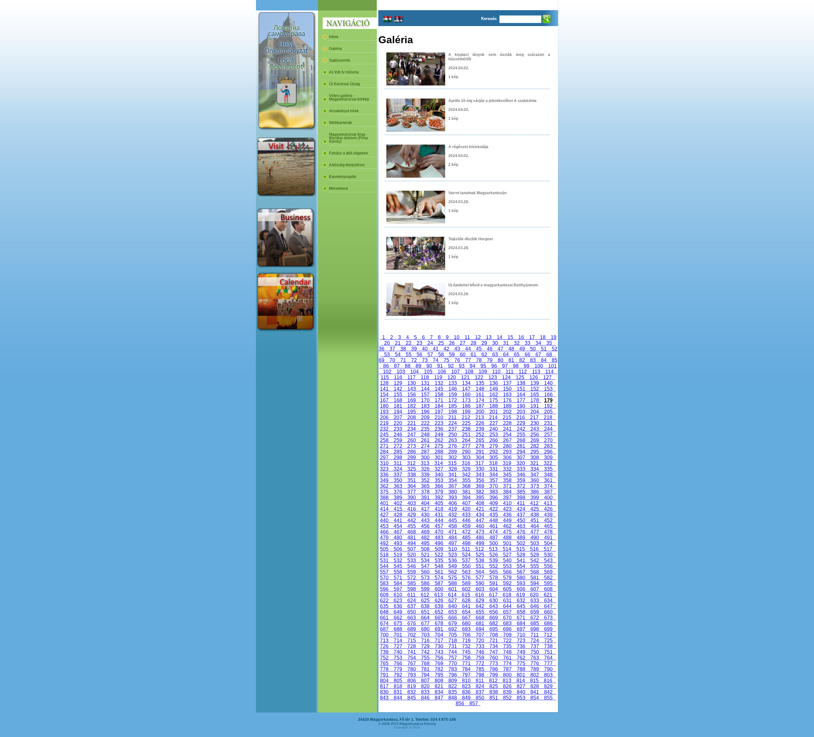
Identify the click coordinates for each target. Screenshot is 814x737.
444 (439, 520)
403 (411, 503)
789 (535, 669)
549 (452, 566)
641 (466, 606)
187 (480, 406)
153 (548, 389)
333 (521, 469)
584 (398, 583)
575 (452, 577)
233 (398, 429)
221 (411, 423)
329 (466, 469)
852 (507, 697)
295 (535, 451)
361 (548, 480)
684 (521, 623)
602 (466, 589)
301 (439, 457)
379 (439, 492)
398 (521, 497)
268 (521, 440)
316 (466, 463)
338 (411, 474)
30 (495, 343)
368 (466, 486)
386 (535, 492)
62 (484, 354)
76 (457, 360)
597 (398, 589)
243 (535, 429)
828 (535, 686)
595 (548, 583)
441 (398, 520)
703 (425, 635)
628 (466, 600)
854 (535, 697)
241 (507, 429)
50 (533, 348)
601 (452, 589)
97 (505, 366)
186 (466, 406)
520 (411, 554)
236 (439, 429)
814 (521, 680)
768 (425, 663)
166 (548, 394)
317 (479, 463)
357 (493, 480)
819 (411, 686)
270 (548, 440)
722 (507, 640)
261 (425, 440)
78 (478, 360)
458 (452, 526)
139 (535, 383)
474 (493, 532)
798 (480, 675)
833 (425, 692)
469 (425, 532)
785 (480, 669)
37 (392, 348)
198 (452, 411)
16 (521, 337)
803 (548, 675)
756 (439, 657)
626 (439, 600)
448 (493, 520)
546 (411, 566)
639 (439, 606)
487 (493, 537)
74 (435, 360)
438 (535, 514)
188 (493, 406)
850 (480, 697)
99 (526, 366)
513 (493, 549)
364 (411, 486)
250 (452, 434)
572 (411, 577)
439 (548, 514)
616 (479, 594)
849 (466, 697)
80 (500, 360)
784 (466, 669)
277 (466, 446)
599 (425, 589)
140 (548, 383)
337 (398, 474)
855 (548, 697)
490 (535, 537)
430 (425, 514)
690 (425, 629)
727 (398, 646)
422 (493, 509)
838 (493, 692)
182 (411, 406)
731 (452, 646)
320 (521, 463)
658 (521, 612)
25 (441, 343)
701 (398, 635)
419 (452, 509)
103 (401, 371)
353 (439, 480)
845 (411, 697)
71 (403, 360)
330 (480, 469)
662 (398, 617)
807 (425, 680)
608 (548, 589)
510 (452, 549)
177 (521, 400)
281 (521, 446)
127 (547, 377)
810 (466, 680)
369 (480, 486)
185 (452, 406)
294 (521, 451)
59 (451, 354)
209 (425, 417)
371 (507, 486)
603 (480, 589)
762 (521, 657)
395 (480, 497)
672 (535, 617)
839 (507, 692)
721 (493, 640)
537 (466, 560)
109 (483, 371)
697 (521, 629)
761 (507, 657)
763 (535, 657)
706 (466, 635)
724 (535, 640)
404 (425, 503)
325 (411, 469)
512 (479, 549)
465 (548, 526)
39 (414, 348)
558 (398, 572)
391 (425, 497)
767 (411, 663)
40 (424, 348)
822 (452, 686)
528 (521, 554)
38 (403, 348)
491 (548, 537)
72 (414, 360)
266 (493, 440)
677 (425, 623)
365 (425, 486)
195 (411, 411)
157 (425, 394)
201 (493, 411)
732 (466, 646)
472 (466, 532)
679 (452, 623)
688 (398, 629)
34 (538, 343)
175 (493, 400)
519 (398, 554)
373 (535, 486)
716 (425, 640)
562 (452, 572)
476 (521, 532)
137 (507, 383)
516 (534, 549)
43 (457, 348)
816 (548, 680)
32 (516, 343)
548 (439, 566)
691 (439, 629)
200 (480, 411)
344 (493, 474)
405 (439, 503)
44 (468, 348)
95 (483, 366)
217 (534, 417)
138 (521, 383)
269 (535, 440)
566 (507, 572)
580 (521, 577)
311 (397, 463)
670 (507, 617)
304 (480, 457)
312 (411, 463)
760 (493, 657)
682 (493, 623)
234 (411, 429)
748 (507, 652)
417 (425, 509)
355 (466, 480)
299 (411, 457)
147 (466, 389)
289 (452, 451)
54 (397, 354)
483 (439, 537)
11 (467, 337)
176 (507, 400)
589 (466, 583)
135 (480, 383)
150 (507, 389)
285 (398, 451)
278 (480, 446)
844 (398, 697)
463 (521, 526)
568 (535, 572)
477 (535, 532)
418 (439, 509)
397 (507, 497)
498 (466, 543)
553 (507, 566)
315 (452, 463)
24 (430, 343)
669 (493, 617)
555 (535, 566)
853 (521, 697)
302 (452, 457)
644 (507, 606)
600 (439, 589)
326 (425, 469)
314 (438, 463)
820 (425, 686)
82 (522, 360)
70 (392, 360)
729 (425, 646)
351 (411, 480)
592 (507, 583)
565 (493, 572)
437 (521, 514)
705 (452, 635)
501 (507, 543)
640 (452, 606)
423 (507, 509)
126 (534, 377)
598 (411, 589)
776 (535, 663)
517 (548, 549)
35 (549, 343)
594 (535, 583)
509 (439, 549)
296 (548, 451)
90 (429, 366)
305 (493, 457)
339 (425, 474)
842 (548, 692)
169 (411, 400)
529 (535, 554)
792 (398, 675)
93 (461, 366)
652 (439, 612)
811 (479, 680)
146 (452, 389)
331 (493, 469)
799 (493, 675)
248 (425, 434)
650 (411, 612)
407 (466, 503)
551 (480, 566)
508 (425, 549)
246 (398, 434)
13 (488, 337)
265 (480, 440)
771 (466, 663)
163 (507, 394)
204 (535, 411)
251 (466, 434)
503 (535, 543)
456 (425, 526)
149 (493, 389)
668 (480, 617)
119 (438, 377)
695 (493, 629)
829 (548, 686)
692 (452, 629)
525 (480, 554)
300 (425, 457)
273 (411, 446)
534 (425, 560)
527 (507, 554)
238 (466, 429)
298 (398, 457)
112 (522, 371)
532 (398, 560)
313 (425, 463)
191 (535, 406)
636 (398, 606)
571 (398, 577)
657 (507, 612)
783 (452, 669)
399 (535, 497)
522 (439, 554)
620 (534, 594)
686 (548, 623)
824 (480, 686)
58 (441, 354)
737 (535, 646)
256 (535, 434)
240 (493, 429)
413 (548, 503)
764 (548, 657)
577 (480, 577)
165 (535, 394)
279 (493, 446)
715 (411, 640)
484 (452, 537)
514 (507, 549)
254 (507, 434)
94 (472, 366)
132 (439, 383)
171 (439, 400)
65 (516, 354)
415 (398, 509)
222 (425, 423)
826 (507, 686)
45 (478, 348)
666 (452, 617)
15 (510, 337)
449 (507, 520)
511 (466, 549)
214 (493, 417)
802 (535, 675)
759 (480, 657)
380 (452, 492)
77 (468, 360)
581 (535, 577)
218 (548, 417)
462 (507, 526)
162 (493, 394)
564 (480, 572)
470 (439, 532)
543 (548, 560)
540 (507, 560)
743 (439, 652)
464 (535, 526)
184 (439, 406)
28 (473, 343)
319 (507, 463)
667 (466, 617)
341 (452, 474)
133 (452, 383)
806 (411, 680)
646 (535, 606)
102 (387, 371)
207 (398, 417)
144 (425, 389)
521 (425, 554)
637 (411, 606)
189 (507, 406)
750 (535, 652)
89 (418, 366)
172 (452, 400)
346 (521, 474)
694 (480, 629)
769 (439, 663)
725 (548, 640)
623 (398, 600)
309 (548, 457)
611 (411, 594)
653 (452, 612)
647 (548, 606)
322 (548, 463)
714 (398, 640)
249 (439, 434)
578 (493, 577)
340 (439, 474)
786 (493, 669)
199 (466, 411)
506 (398, 549)
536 (452, 560)
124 (506, 377)
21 (397, 343)
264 (466, 440)
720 (480, 640)
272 (398, 446)
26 (451, 343)
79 (489, 360)
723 (521, 640)
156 (411, 394)
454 (398, 526)
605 (507, 589)
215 (507, 417)
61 (473, 354)
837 (480, 692)
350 (398, 480)
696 (507, 629)
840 (521, 692)
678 (439, 623)
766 (398, 663)
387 (548, 492)
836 (466, 692)
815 (534, 680)
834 (439, 692)
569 (548, 572)
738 (548, 646)
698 (535, 629)
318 (493, 463)
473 (480, 532)
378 (425, 492)
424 (521, 509)
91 (440, 366)
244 (548, 429)
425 (535, 509)
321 (534, 463)
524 (466, 554)
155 (398, 394)
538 (480, 560)
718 (452, 640)
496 (439, 543)
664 (425, 617)
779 (398, 669)
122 (479, 377)
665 (439, 617)
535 (439, 560)
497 (452, 543)
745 (466, 652)
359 (521, 480)
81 (511, 360)
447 (480, 520)
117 (411, 377)
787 (507, 669)
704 (439, 635)
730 (439, 646)
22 (408, 343)
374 (548, 486)
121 (465, 377)
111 (509, 371)
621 (548, 594)
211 (452, 417)
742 (425, 652)
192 (548, 406)
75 (446, 360)
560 (425, 572)
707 (480, 635)
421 (480, 509)
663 (411, 617)
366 (439, 486)
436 (507, 514)
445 (452, 520)
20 (387, 343)
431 (439, 514)
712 (548, 635)
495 (425, 543)
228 (507, 423)
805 (398, 680)
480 (398, 537)
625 (425, 600)
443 (425, 520)
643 (493, 606)
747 (493, 652)
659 (535, 612)
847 (439, 697)
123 (493, 377)
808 (439, 680)
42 (446, 348)
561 (439, 572)
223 (439, 423)
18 (542, 337)
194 (398, 411)
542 (535, 560)
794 (425, 675)
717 (439, 640)
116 (398, 377)
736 (521, 646)
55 (408, 354)
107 (455, 371)
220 (398, 423)
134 (466, 383)
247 (411, 434)
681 (480, 623)
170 (425, 400)
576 (466, 577)
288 (439, 451)
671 (521, 617)
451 (535, 520)
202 (507, 411)
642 (480, 606)
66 (527, 354)
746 (480, 652)
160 (466, 394)
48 (511, 348)
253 (493, 434)
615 (466, 594)
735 (507, 646)
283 (548, 446)
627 (452, 600)
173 (466, 400)
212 (466, 417)
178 (535, 400)
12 (478, 337)
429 (411, 514)
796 (452, 675)
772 (480, 663)
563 (466, 572)
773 (493, 663)
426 (548, 509)
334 (535, 469)
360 (535, 480)
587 (439, 583)
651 (425, 612)
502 (521, 543)
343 (480, 474)
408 (480, 503)
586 (425, 583)
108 (469, 371)
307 (521, 457)
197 (439, 411)
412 (534, 503)
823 (466, 686)
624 (411, 600)
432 (452, 514)
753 (398, 657)
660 (548, 612)
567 (521, 572)
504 (548, 543)
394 (466, 497)
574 (439, 577)
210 (439, 417)
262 (439, 440)
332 (507, 469)
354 (452, 480)
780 (411, 669)
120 (452, 377)
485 (466, 537)
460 (480, 526)
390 (411, 497)
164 (521, 394)
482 (425, 537)
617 (493, 594)
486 (480, 537)
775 (521, 663)
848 (452, 697)
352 (425, 480)
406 (452, 503)
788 (521, 669)
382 (480, 492)
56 (419, 354)
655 (480, 612)
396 (493, 497)
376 (398, 492)
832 (411, 692)
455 (411, 526)
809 (452, 680)
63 (495, 354)
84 (543, 360)
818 (398, 686)
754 (411, 657)
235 (425, 429)
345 (507, 474)
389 (398, 497)
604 (493, 589)
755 (425, 657)
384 (507, 492)
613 (438, 594)
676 (411, 623)
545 (398, 566)
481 (411, 537)
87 (396, 366)
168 (398, 400)
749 (521, 652)
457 (439, 526)
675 (398, 623)
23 (419, 343)
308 (535, 457)
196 (425, 411)
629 (480, 600)
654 (466, 612)
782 (439, 669)
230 (535, 423)
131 (425, 383)
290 (466, 451)
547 (425, 566)
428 (398, 514)
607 (535, 589)
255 (521, 434)
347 (535, 474)
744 (452, 652)
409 (493, 503)
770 (452, 663)
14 (499, 337)
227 (493, 423)
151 (521, 389)
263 (452, 440)
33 (527, 343)
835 (452, 692)
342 (466, 474)
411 (521, 503)
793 (411, 675)
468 (411, 532)
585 (411, 583)
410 (507, 503)
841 (535, 692)
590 (480, 583)
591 (493, 583)
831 (398, 692)
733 (480, 646)
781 (425, 669)
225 (466, 423)
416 (411, 509)
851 (493, 697)
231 (548, 423)
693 (466, 629)
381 (466, 492)
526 (493, 554)
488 (507, 537)
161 (480, 394)
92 (450, 366)
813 (507, 680)
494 (411, 543)
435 (493, 514)
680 (466, 623)
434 (480, 514)
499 (480, 543)
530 (548, 554)
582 (548, 577)
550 (466, 566)
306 (507, 457)
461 (493, 526)
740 (398, 652)
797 (466, 675)
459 (466, 526)
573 (425, 577)
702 (411, 635)
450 (521, 520)
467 (398, 532)
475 (507, 532)
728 (411, 646)
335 (548, 469)
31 (505, 343)
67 (538, 354)
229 (521, 423)
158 (439, 394)
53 (387, 354)
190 (521, 406)
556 (548, 566)
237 (452, 429)
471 (452, 532)
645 (521, 606)
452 (548, 520)
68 (549, 354)
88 (407, 366)
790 (548, 669)
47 (500, 348)
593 (521, 583)
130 (411, 383)
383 (493, 492)
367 (452, 486)
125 (520, 377)
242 (521, 429)
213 (479, 417)
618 (507, 594)
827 (521, 686)
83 (533, 360)
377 (411, 492)
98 (515, 366)
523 (452, 554)
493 (398, 543)
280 (507, 446)
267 (507, 440)
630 (493, 600)
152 (535, 389)
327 (439, 469)
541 (521, 560)
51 (543, 348)
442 (411, 520)
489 (521, 537)
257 (548, 434)
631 (507, 600)
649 (398, 612)
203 (521, 411)
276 (452, 446)
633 (535, 600)
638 (425, 606)
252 (480, 434)
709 (507, 635)
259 (398, 440)
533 (411, 560)
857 (473, 703)
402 (398, 503)
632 (521, 600)
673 (548, 617)
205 (548, 411)
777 (548, 663)
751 (548, 652)
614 (452, 594)
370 (493, 486)
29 (484, 343)
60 (462, 354)
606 (521, 589)
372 (521, 486)
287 (425, 451)
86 (386, 366)
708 (493, 635)
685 (535, 623)
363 (398, 486)
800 (507, 675)
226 (480, 423)
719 (466, 640)
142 (398, 389)
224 (452, 423)
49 (522, 348)
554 (521, 566)
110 (496, 371)
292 (493, 451)
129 (398, 383)
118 (424, 377)
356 (480, 480)
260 (411, 440)
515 (521, 549)
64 (505, 354)
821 (439, 686)
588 (452, 583)
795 (439, 675)
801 (521, 675)
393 (452, 497)
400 (548, 497)
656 (493, 612)
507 (411, 549)
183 (425, 406)
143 (411, 389)
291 (480, 451)
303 (466, 457)
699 (548, 629)
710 (521, 635)
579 (507, 577)
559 (411, 572)
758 (466, 657)
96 (494, 366)
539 (493, 560)
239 (480, 429)
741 (411, 652)
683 (507, 623)
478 (548, 532)
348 (548, 474)
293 (507, 451)
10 (456, 337)
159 (452, 394)
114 (549, 371)
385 (521, 492)
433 (466, 514)
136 (493, 383)
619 (521, 594)
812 (493, 680)
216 (521, 417)
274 (425, 446)
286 (411, 451)
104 (414, 371)
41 (435, 348)
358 (507, 480)
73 (424, 360)
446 (466, 520)
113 (536, 371)
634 (548, 600)
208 (411, 417)
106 (442, 371)
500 (493, 543)
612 (425, 594)
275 (439, 446)
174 (480, 400)
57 (430, 354)
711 (534, 635)
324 (398, 469)
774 (507, 663)
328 (452, 469)
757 (452, 657)
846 (425, 697)
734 (493, 646)
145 (439, 389)
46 (489, 348)
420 (466, 509)
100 (539, 366)
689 (411, 629)
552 (493, 566)
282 (535, 446)
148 (480, 389)
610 (398, 594)
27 (462, 343)
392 (439, 497)
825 (493, 686)
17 (532, 337)
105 (428, 371)
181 (398, 406)
